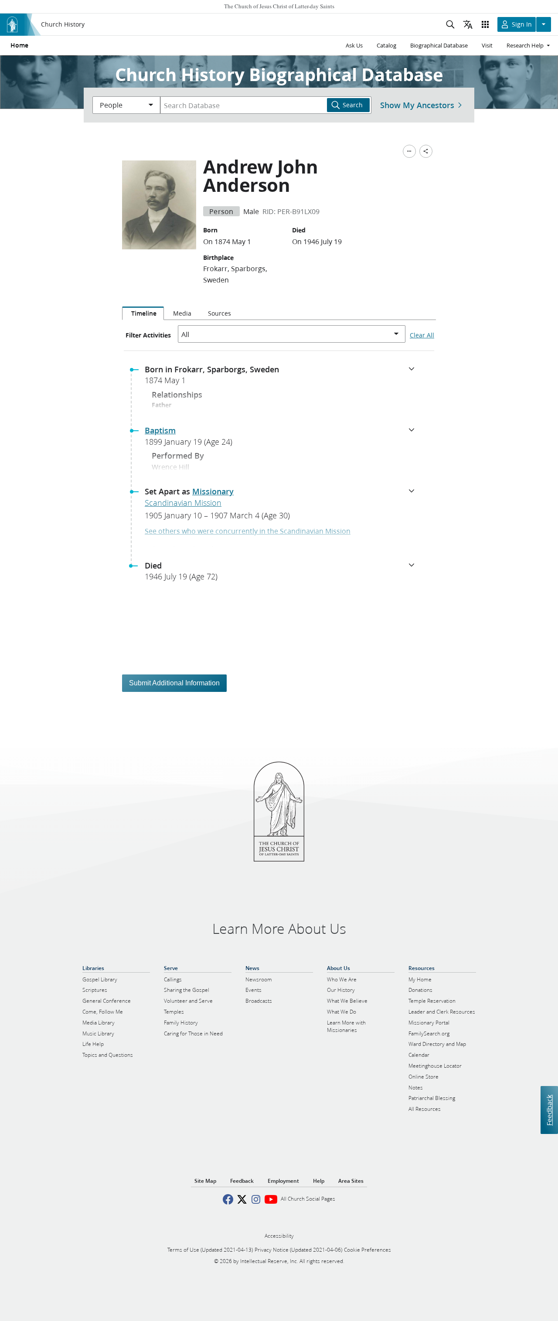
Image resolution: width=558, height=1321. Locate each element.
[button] (282, 377)
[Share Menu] (425, 151)
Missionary (213, 491)
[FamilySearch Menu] (409, 151)
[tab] (143, 313)
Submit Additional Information (174, 683)
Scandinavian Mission (183, 502)
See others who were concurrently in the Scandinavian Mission (247, 531)
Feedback (549, 1109)
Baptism (160, 430)
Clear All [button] (422, 335)
